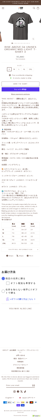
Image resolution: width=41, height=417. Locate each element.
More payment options (20, 94)
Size (20, 65)
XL (24, 69)
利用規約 (20, 362)
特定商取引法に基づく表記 (20, 371)
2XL (30, 69)
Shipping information (21, 249)
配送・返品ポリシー (20, 358)
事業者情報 (20, 368)
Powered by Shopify (20, 415)
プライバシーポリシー (20, 365)
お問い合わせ (20, 355)
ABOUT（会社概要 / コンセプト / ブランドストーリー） (20, 351)
